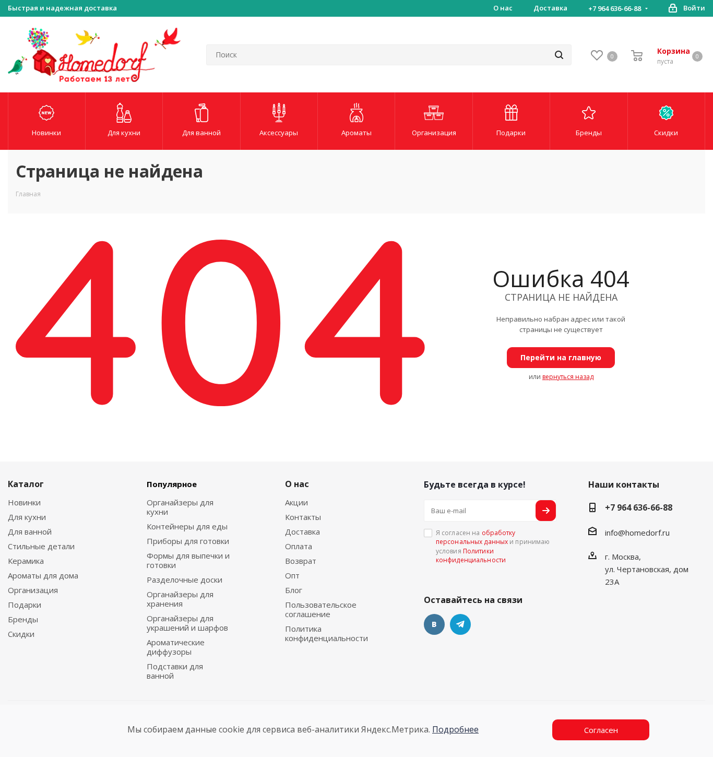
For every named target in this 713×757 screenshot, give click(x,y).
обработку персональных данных (476, 537)
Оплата (298, 546)
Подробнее (455, 729)
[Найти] (559, 54)
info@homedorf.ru (637, 532)
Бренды (23, 619)
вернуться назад (567, 376)
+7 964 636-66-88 (614, 8)
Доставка (302, 531)
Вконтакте (434, 624)
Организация (33, 590)
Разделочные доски (184, 579)
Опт (292, 575)
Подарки (24, 604)
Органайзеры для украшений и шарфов (187, 623)
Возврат (300, 560)
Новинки (24, 502)
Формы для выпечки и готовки (188, 560)
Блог (293, 590)
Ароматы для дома (43, 575)
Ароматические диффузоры (176, 647)
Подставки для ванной (175, 671)
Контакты (303, 517)
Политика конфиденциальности (326, 633)
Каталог (26, 484)
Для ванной (30, 531)
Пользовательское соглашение (320, 609)
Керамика (26, 560)
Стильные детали (41, 546)
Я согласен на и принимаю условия (493, 546)
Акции (296, 502)
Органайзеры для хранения (180, 599)
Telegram (460, 624)
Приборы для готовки (188, 541)
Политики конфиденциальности (471, 555)
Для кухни (27, 517)
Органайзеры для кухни (180, 507)
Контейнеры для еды (187, 526)
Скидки (21, 634)
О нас (297, 484)
